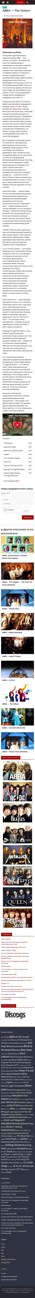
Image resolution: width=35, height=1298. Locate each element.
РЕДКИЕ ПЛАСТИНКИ (8, 1259)
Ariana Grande (13, 1043)
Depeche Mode (20, 1073)
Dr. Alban (15, 1079)
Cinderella (19, 1068)
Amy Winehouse (12, 1040)
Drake (21, 1080)
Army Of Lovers (23, 1043)
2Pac (2, 1037)
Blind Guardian (16, 1057)
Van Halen (10, 1166)
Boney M (15, 1060)
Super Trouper (15, 106)
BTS (16, 1065)
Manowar (23, 1117)
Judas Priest (13, 1105)
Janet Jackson (22, 1099)
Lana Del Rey (22, 1112)
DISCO (3, 1247)
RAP (2, 1253)
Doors (9, 1079)
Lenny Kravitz (16, 1114)
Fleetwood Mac (5, 1093)
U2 (24, 1162)
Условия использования (9, 1276)
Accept (26, 1036)
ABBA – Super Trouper (11, 656)
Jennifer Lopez (25, 1102)
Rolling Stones (13, 1145)
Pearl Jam (14, 1136)
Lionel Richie (25, 1114)
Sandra (13, 1148)
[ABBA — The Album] (17, 686)
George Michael (20, 1093)
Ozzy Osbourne (14, 1133)
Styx (25, 1154)
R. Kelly (30, 1139)
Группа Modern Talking (8, 950)
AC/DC (18, 1036)
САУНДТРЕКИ (5, 1262)
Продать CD (5, 983)
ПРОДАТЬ (20, 2)
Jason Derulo (30, 1099)
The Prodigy (20, 1159)
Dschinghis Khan (28, 1079)
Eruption (28, 1090)
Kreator (24, 1108)
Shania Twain (18, 1152)
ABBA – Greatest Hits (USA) (13, 728)
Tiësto (21, 1163)
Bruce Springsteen (7, 1065)
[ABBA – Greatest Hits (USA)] (17, 709)
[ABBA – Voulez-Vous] (17, 590)
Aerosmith (4, 1040)
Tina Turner (14, 1162)
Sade (8, 1149)
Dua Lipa (3, 1082)
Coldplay (26, 1067)
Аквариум (26, 1169)
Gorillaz (29, 1092)
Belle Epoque (4, 1053)
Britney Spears (24, 1062)
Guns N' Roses (6, 1096)
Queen (24, 1138)
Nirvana (21, 1130)
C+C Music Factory (23, 1065)
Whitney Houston (8, 1169)
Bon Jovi (23, 1059)
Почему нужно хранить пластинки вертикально (17, 977)
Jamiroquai (13, 1099)
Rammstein (15, 1142)
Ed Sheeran (25, 1082)
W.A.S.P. (17, 1166)
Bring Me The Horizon (9, 1062)
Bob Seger (8, 1060)
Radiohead (5, 1142)
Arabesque (23, 1040)
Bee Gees (26, 1050)
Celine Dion (8, 1068)
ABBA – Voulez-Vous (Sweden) (15, 752)
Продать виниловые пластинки (11, 986)
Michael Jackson (20, 1123)
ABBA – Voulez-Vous (10, 609)
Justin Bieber (24, 1106)
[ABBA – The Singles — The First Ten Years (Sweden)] (17, 564)
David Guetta (9, 1071)
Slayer (7, 1154)
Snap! (11, 1154)
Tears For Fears (11, 1157)
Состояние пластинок (8, 994)
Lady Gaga (13, 1112)
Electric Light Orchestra (12, 1085)
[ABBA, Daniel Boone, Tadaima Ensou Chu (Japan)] (17, 537)
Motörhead (7, 1130)
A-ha (6, 1037)
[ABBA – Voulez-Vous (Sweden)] (17, 733)
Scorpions (22, 1148)
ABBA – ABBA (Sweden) (12, 632)
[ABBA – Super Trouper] (17, 638)
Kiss (12, 1108)
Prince (18, 1139)
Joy (6, 1106)
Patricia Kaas (6, 1136)
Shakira (10, 1151)
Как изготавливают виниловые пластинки (15, 953)
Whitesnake (28, 1166)
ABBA (17, 481)
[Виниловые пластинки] (3, 2)
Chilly (14, 1068)
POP (5, 7)
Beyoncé (11, 1054)
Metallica (6, 1123)
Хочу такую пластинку (14, 16)
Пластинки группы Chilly (9, 974)
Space (15, 1154)
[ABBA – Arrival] (17, 662)
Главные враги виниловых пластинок (13, 947)
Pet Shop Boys (23, 1135)
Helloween (17, 1095)
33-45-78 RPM (5, 939)
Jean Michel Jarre (10, 1102)
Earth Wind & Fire (16, 1082)
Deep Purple (26, 1070)
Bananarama (17, 1046)
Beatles (16, 1050)
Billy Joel (17, 1054)
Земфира (3, 1172)
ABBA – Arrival (8, 680)
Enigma (18, 1090)
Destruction (7, 1076)
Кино (9, 1172)
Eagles (9, 1082)
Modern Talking (14, 1126)
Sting (20, 1154)
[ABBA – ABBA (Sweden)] (17, 614)
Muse (16, 1130)
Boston (29, 1060)
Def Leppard (6, 1074)
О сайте (3, 1273)
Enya (23, 1090)
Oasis (26, 1130)
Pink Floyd (11, 1138)
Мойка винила (5, 966)
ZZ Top (20, 1169)
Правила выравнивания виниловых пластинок (16, 980)
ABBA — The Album (10, 704)
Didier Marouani (18, 1077)
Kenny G (7, 1109)
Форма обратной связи (9, 1280)
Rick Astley (24, 1142)
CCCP (3, 1244)
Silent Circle (25, 1152)
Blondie (27, 1057)
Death (16, 1071)
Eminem (11, 1089)
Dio (24, 1076)
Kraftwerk (17, 1109)
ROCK (3, 1256)
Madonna (13, 1117)
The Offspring (12, 1159)
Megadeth (19, 1120)
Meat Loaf (9, 1120)
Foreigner (12, 1093)
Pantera (25, 1133)
